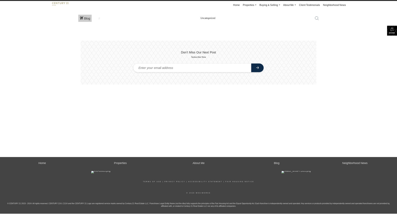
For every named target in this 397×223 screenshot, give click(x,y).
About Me (290, 6)
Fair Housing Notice (239, 181)
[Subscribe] (257, 67)
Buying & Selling (270, 6)
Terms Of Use (152, 181)
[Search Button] (317, 18)
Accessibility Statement (205, 181)
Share (392, 33)
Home (236, 5)
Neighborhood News (334, 5)
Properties (250, 6)
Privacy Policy (175, 181)
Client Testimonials (309, 5)
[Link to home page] (62, 5)
